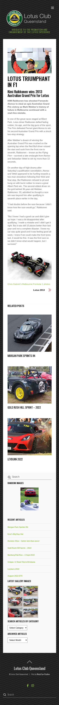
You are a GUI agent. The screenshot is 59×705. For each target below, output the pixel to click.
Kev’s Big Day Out (15, 534)
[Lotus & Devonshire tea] (30, 499)
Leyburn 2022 (15, 459)
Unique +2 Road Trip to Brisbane (21, 562)
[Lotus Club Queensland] (28, 18)
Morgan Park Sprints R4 (21, 356)
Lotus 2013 (39, 290)
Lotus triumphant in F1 (29, 81)
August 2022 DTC (15, 576)
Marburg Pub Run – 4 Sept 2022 (21, 555)
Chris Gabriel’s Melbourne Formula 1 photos (29, 284)
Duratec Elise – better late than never (24, 541)
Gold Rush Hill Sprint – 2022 (24, 407)
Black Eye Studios (43, 674)
